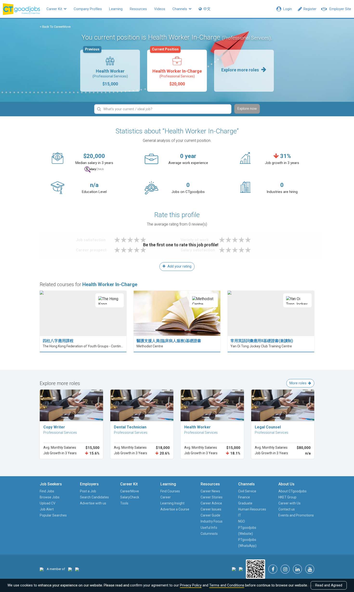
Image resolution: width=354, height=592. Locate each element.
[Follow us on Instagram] (285, 569)
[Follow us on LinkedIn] (297, 569)
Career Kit (54, 9)
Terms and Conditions (226, 585)
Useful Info (209, 528)
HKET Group (287, 497)
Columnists (209, 534)
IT (239, 515)
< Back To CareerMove (55, 26)
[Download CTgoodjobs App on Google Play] (241, 569)
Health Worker (106, 68)
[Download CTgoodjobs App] (255, 569)
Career (165, 497)
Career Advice (211, 503)
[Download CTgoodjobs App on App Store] (234, 569)
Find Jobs (47, 491)
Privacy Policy (191, 585)
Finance (244, 497)
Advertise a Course (174, 509)
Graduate (245, 503)
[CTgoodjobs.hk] (42, 569)
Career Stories (212, 497)
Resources (138, 9)
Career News (210, 491)
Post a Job (88, 491)
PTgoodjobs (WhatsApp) (247, 543)
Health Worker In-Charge (177, 68)
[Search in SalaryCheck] (94, 169)
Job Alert (47, 509)
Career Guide (210, 515)
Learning (116, 9)
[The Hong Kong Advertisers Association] (70, 569)
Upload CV (47, 503)
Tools (124, 503)
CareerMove (129, 491)
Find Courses (170, 491)
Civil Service (247, 491)
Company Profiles (88, 9)
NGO (241, 521)
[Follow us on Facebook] (272, 569)
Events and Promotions (296, 515)
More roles (298, 383)
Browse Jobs (49, 497)
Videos (159, 9)
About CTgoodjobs (292, 491)
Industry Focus (212, 521)
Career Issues (211, 509)
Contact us (286, 509)
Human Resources (252, 509)
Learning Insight (172, 503)
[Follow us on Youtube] (309, 569)
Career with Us (289, 503)
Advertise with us (93, 503)
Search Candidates (94, 497)
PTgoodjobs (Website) (247, 531)
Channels (180, 9)
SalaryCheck (129, 497)
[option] (110, 71)
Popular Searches (53, 515)
